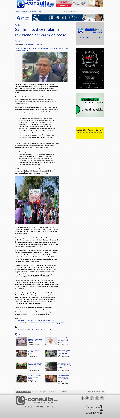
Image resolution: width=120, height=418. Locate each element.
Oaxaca (39, 407)
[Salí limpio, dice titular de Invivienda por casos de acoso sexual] (45, 82)
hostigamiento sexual (24, 329)
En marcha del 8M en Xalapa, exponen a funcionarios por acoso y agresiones (41, 323)
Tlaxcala (28, 407)
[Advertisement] (67, 113)
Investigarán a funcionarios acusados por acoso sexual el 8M (36, 320)
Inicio (17, 12)
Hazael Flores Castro (38, 329)
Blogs (39, 12)
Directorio (34, 391)
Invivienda (49, 329)
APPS (45, 391)
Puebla (50, 407)
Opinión (33, 12)
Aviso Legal (52, 391)
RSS (58, 391)
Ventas (41, 391)
